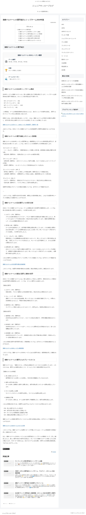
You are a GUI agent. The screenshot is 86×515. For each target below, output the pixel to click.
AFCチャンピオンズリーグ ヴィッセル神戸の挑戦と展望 (72, 102)
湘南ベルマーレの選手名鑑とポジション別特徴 (30, 33)
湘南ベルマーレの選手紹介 (24, 29)
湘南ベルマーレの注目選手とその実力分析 (29, 36)
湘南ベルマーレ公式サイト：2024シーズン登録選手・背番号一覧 (20, 124)
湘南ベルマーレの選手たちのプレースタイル (30, 40)
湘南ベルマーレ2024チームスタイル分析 (14, 425)
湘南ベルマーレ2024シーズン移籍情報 (13, 348)
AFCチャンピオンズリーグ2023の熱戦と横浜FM (73, 91)
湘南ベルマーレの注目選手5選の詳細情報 (14, 264)
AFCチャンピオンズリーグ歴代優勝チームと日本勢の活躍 (72, 85)
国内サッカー (6, 448)
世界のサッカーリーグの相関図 (70, 81)
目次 (28, 26)
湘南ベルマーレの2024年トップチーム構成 (29, 31)
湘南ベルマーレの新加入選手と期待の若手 (29, 38)
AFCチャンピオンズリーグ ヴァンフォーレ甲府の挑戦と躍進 (72, 97)
